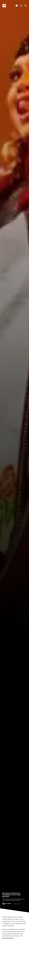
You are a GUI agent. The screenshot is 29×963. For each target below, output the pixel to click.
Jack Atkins (8, 903)
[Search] (21, 5)
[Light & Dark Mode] (17, 6)
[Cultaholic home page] (9, 6)
